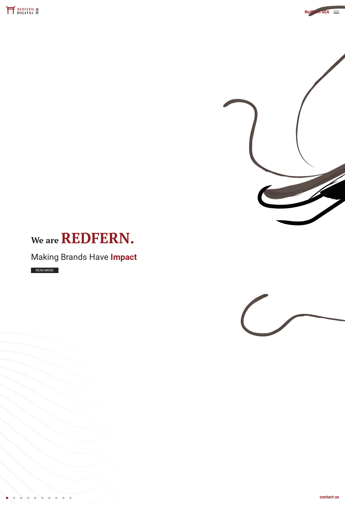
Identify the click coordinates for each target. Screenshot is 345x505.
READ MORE (45, 270)
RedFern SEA (317, 12)
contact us (329, 497)
